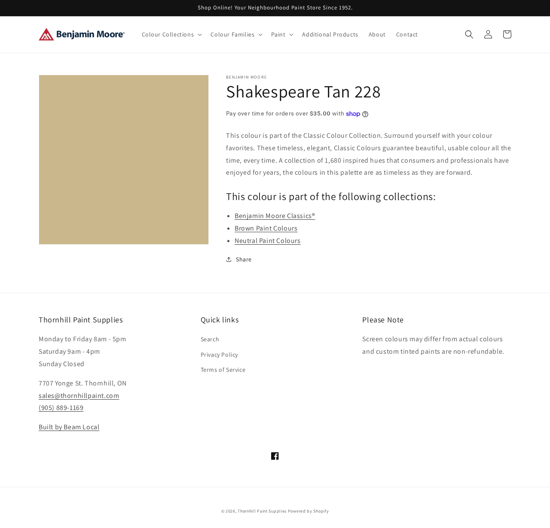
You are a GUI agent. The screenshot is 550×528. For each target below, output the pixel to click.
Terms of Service (223, 369)
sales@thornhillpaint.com (79, 395)
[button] (171, 34)
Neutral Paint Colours (268, 240)
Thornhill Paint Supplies (262, 511)
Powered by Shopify (308, 511)
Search (210, 339)
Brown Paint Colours (266, 228)
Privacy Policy (219, 354)
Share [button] (244, 259)
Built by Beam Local (69, 426)
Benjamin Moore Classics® (275, 215)
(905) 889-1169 (61, 407)
